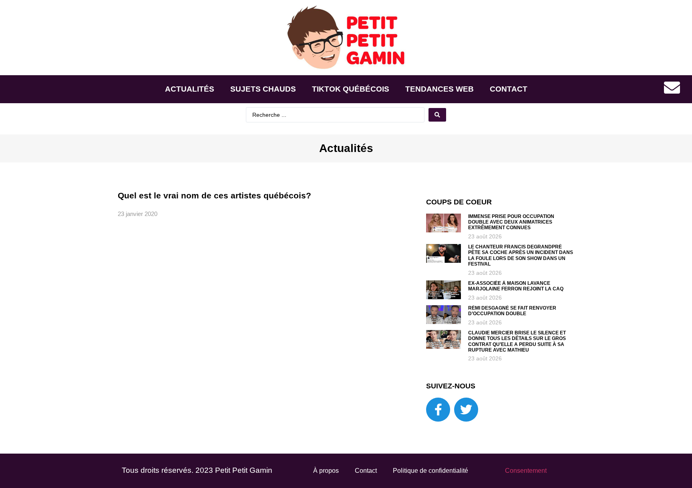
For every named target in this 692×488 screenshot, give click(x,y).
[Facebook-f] (438, 410)
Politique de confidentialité (430, 470)
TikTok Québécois (350, 89)
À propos (326, 470)
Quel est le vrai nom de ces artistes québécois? (214, 195)
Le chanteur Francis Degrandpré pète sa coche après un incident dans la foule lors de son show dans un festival (520, 255)
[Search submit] (437, 115)
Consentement (526, 470)
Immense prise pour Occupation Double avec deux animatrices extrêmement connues (511, 222)
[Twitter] (466, 410)
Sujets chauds (263, 89)
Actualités (189, 89)
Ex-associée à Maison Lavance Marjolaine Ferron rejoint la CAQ (515, 286)
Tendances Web (439, 89)
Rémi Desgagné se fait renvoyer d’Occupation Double (512, 310)
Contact (508, 89)
